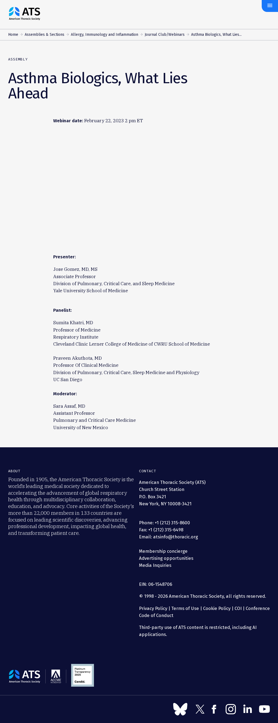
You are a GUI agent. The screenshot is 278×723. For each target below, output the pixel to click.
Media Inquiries (155, 565)
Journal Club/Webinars (165, 34)
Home (13, 34)
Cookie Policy (216, 608)
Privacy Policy (153, 608)
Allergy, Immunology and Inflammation (104, 34)
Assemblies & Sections (44, 34)
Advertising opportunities (166, 558)
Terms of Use (185, 608)
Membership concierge (163, 551)
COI (238, 608)
